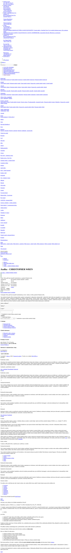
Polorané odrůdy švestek (49, 102)
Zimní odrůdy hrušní (25, 83)
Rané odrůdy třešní (5, 107)
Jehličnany (3, 220)
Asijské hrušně (49, 83)
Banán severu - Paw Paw (6, 158)
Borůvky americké (13, 130)
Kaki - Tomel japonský (6, 170)
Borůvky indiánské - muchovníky (25, 130)
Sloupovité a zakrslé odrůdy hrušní (38, 83)
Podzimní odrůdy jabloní (15, 87)
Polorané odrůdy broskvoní (41, 79)
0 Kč (2, 256)
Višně (7, 110)
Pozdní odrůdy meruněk (16, 90)
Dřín (2, 143)
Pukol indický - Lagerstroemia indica (9, 205)
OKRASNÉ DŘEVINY (8, 71)
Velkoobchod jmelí (8, 51)
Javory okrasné (4, 222)
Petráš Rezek (18, 496)
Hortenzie (3, 215)
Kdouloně (3, 175)
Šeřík (2, 246)
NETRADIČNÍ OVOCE (8, 69)
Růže (2, 242)
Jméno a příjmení (5, 303)
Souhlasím (9, 415)
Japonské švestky (39, 102)
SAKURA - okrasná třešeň (6, 200)
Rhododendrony (4, 240)
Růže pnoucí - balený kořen (30, 243)
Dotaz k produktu (11, 292)
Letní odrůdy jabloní (5, 87)
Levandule (3, 227)
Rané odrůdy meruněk (5, 90)
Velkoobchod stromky (9, 39)
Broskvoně (3, 78)
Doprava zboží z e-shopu (8, 326)
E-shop (35, 29)
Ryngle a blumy (24, 102)
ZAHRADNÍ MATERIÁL (9, 73)
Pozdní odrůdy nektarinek (17, 94)
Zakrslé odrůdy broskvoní (28, 79)
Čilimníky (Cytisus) (5, 212)
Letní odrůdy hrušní (5, 83)
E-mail (2, 308)
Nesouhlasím (10, 369)
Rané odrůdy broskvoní (6, 79)
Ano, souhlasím (4, 369)
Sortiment (5, 335)
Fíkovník (3, 140)
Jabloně (2, 85)
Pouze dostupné (4, 252)
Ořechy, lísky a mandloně (6, 97)
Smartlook (5, 490)
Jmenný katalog (6, 74)
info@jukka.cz (4, 351)
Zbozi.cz (5, 494)
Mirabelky (57, 102)
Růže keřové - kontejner (18, 243)
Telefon (3, 306)
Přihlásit (5, 258)
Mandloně (6, 98)
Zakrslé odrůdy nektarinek (42, 94)
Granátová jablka (4, 163)
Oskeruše (3, 187)
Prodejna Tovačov (7, 8)
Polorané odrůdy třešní (39, 107)
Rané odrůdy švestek (5, 102)
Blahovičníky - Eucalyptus (6, 195)
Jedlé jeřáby (3, 168)
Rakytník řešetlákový (5, 124)
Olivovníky (3, 185)
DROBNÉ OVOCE (7, 68)
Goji (1, 138)
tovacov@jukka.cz (5, 344)
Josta (2, 122)
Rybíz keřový (11, 117)
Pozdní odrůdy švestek (15, 102)
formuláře (20, 439)
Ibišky (2, 217)
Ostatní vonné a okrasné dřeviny (8, 235)
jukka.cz (8, 356)
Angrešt (2, 113)
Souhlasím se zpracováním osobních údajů (11, 314)
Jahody (2, 145)
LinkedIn (5, 488)
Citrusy (2, 153)
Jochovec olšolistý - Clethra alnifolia (8, 202)
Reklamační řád (6, 324)
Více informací (4, 415)
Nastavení (16, 369)
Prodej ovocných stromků (9, 334)
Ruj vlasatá (3, 197)
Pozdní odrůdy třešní (14, 107)
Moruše (2, 182)
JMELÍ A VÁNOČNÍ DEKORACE (11, 72)
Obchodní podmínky (7, 325)
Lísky (2, 98)
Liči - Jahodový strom (5, 178)
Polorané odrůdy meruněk (27, 90)
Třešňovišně (3, 110)
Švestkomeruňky (31, 102)
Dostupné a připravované (6, 253)
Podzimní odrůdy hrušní (15, 83)
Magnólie (3, 230)
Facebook (5, 485)
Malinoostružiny (4, 148)
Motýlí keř (3, 232)
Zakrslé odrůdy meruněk (39, 90)
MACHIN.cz (35, 356)
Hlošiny (2, 165)
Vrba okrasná (3, 248)
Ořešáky (10, 98)
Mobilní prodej (8, 3)
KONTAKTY (6, 56)
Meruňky (3, 89)
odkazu (52, 542)
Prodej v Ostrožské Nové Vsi (9, 18)
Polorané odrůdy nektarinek (30, 94)
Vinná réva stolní (4, 133)
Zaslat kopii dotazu (6, 317)
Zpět (2, 498)
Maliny (2, 119)
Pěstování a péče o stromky (9, 333)
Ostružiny (3, 150)
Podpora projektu (7, 336)
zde (66, 437)
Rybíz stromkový (4, 117)
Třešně (2, 105)
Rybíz (2, 115)
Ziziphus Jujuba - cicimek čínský (8, 160)
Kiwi (2, 127)
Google (5, 486)
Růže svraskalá (48, 243)
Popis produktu (4, 292)
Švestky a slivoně (4, 100)
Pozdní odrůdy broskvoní (17, 79)
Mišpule (2, 180)
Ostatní (2, 190)
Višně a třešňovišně (5, 109)
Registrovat (5, 259)
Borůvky (2, 129)
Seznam (5, 489)
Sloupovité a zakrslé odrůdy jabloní (39, 87)
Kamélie (2, 225)
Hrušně (2, 82)
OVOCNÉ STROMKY (8, 67)
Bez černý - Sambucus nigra (7, 155)
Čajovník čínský (4, 192)
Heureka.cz (5, 493)
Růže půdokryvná (56, 243)
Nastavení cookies (17, 356)
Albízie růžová (4, 207)
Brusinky (3, 135)
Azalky (2, 210)
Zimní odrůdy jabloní (26, 87)
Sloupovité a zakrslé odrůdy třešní (26, 107)
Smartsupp (5, 491)
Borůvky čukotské (5, 130)
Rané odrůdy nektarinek (6, 94)
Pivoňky (2, 237)
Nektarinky (3, 93)
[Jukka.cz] (3, 62)
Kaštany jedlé (4, 173)
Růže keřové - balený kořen (7, 243)
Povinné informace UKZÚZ (9, 327)
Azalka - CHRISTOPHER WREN (11, 266)
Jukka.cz (5, 262)
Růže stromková (40, 243)
